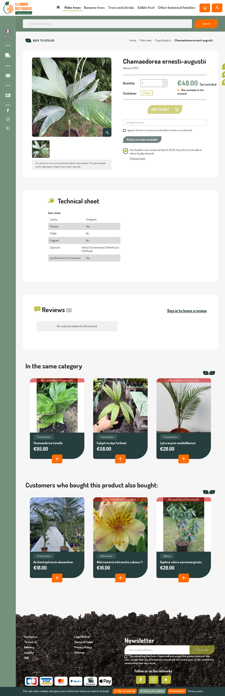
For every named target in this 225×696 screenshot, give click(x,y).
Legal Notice (82, 636)
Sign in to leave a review (187, 310)
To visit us (30, 642)
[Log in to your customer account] (217, 8)
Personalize (176, 691)
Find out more (137, 158)
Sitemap (79, 652)
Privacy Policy (83, 647)
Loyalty (29, 652)
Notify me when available (142, 139)
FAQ (26, 658)
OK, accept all (126, 691)
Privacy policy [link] (195, 691)
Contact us (30, 636)
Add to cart (160, 109)
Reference (127, 68)
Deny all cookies (153, 691)
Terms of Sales (83, 642)
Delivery (29, 647)
